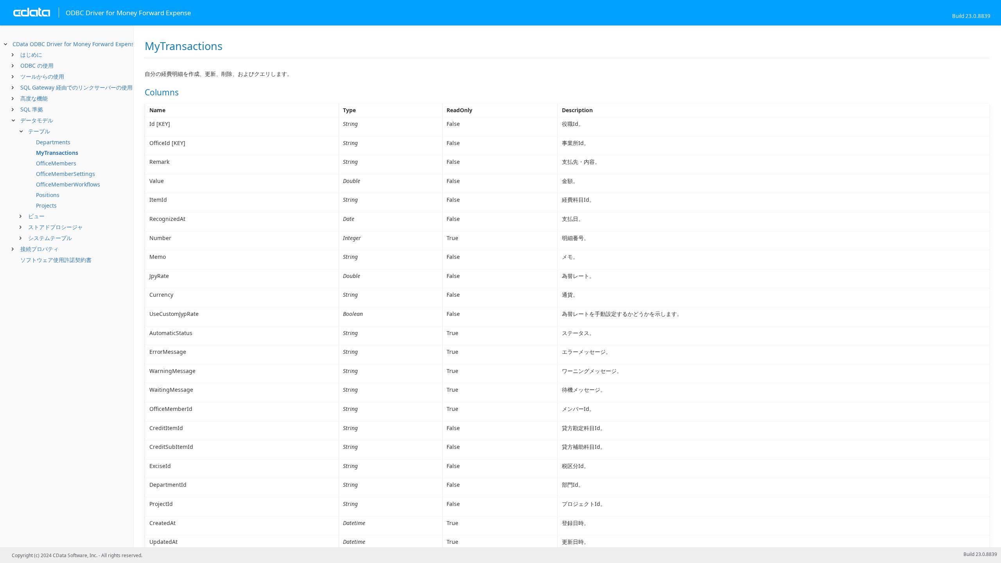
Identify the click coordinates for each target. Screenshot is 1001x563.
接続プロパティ (39, 249)
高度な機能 (34, 98)
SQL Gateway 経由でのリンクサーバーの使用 (76, 87)
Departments (53, 142)
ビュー (36, 216)
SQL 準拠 (31, 109)
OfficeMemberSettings (65, 174)
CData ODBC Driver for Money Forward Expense (75, 44)
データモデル (36, 120)
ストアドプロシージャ (55, 227)
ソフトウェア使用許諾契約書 (55, 260)
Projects (46, 205)
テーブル (39, 131)
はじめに (31, 54)
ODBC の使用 (37, 65)
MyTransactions (57, 152)
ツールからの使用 (42, 76)
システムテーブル (50, 238)
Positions (47, 195)
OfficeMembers (56, 163)
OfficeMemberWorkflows (68, 184)
